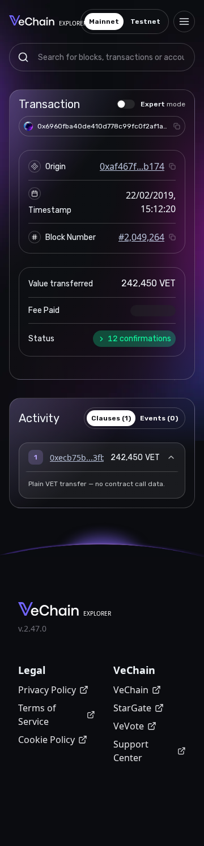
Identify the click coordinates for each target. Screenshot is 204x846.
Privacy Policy (47, 690)
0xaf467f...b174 (132, 166)
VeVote (128, 726)
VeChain (130, 690)
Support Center (130, 751)
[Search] (23, 57)
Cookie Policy (46, 739)
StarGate (132, 708)
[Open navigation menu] (184, 21)
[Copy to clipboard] (176, 126)
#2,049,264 (141, 237)
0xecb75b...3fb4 (80, 457)
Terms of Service (37, 715)
